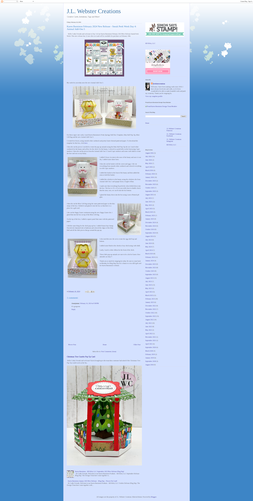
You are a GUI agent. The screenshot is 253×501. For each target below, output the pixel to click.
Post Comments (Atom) (108, 351)
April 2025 (148, 208)
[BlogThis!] (88, 292)
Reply (74, 309)
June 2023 (148, 285)
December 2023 (150, 264)
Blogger (153, 497)
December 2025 (150, 181)
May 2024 (148, 247)
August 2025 (149, 195)
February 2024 (150, 257)
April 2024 (148, 250)
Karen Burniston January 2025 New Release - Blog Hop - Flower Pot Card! (92, 481)
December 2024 (150, 222)
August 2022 (149, 319)
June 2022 (148, 326)
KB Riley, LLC (150, 43)
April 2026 (148, 167)
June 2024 (148, 243)
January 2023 (149, 302)
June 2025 (148, 202)
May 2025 (148, 205)
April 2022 (148, 333)
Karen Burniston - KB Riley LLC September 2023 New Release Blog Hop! (99, 471)
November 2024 (150, 226)
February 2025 (150, 215)
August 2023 (149, 278)
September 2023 (150, 274)
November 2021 (150, 337)
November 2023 (150, 267)
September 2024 (150, 233)
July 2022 (148, 323)
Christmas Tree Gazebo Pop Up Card (81, 357)
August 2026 (149, 153)
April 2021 (148, 344)
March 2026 (149, 170)
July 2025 (148, 198)
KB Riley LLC (171, 145)
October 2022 (149, 313)
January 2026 (149, 177)
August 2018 (149, 365)
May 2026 (148, 163)
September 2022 (150, 316)
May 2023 (148, 288)
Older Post (136, 344)
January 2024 (149, 260)
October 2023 (149, 271)
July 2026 (148, 156)
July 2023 (148, 281)
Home (105, 344)
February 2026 (150, 174)
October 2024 (149, 229)
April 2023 (148, 292)
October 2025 (149, 188)
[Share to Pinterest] (94, 292)
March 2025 (149, 212)
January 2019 (149, 358)
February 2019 (150, 354)
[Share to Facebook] (92, 292)
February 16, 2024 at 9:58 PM (89, 303)
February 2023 (150, 299)
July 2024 (148, 240)
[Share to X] (90, 292)
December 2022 (150, 306)
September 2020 (150, 347)
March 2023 (149, 295)
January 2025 (149, 219)
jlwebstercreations (159, 84)
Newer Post (72, 344)
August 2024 (149, 236)
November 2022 (150, 309)
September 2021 (150, 340)
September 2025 (150, 191)
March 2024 (149, 253)
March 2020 (149, 351)
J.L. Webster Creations (94, 11)
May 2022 (148, 330)
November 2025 (150, 184)
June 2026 (148, 160)
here (85, 143)
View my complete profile (153, 96)
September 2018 (150, 361)
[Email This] (86, 292)
